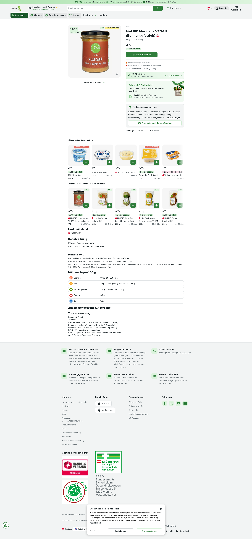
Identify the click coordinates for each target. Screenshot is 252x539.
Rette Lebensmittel (57, 15)
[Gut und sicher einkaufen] (75, 492)
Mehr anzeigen (173, 117)
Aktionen (38, 15)
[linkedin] (185, 403)
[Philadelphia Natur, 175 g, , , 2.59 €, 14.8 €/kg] (102, 155)
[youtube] (178, 403)
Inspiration (88, 15)
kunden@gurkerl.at (79, 374)
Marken (103, 15)
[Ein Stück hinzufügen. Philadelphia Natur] (109, 162)
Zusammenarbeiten (124, 374)
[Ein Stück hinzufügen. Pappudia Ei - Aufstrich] (156, 162)
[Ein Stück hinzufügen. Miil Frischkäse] (86, 162)
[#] (108, 462)
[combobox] (110, 8)
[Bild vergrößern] (117, 74)
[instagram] (171, 403)
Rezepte (76, 15)
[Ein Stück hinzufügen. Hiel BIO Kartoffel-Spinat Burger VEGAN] (133, 205)
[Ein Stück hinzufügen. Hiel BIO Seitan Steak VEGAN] (180, 205)
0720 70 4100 (166, 349)
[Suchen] (158, 8)
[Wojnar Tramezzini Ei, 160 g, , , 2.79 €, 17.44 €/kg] (126, 155)
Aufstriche (142, 131)
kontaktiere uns (130, 264)
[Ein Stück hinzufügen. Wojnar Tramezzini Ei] (133, 162)
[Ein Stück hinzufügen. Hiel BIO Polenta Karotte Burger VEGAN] (156, 205)
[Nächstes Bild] (178, 154)
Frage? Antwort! (122, 349)
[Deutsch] (209, 8)
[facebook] (164, 403)
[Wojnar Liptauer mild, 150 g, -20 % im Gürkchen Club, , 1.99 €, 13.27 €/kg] (173, 155)
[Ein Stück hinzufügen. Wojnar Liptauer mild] (180, 162)
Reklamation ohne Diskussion (84, 349)
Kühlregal (130, 131)
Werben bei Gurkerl (169, 374)
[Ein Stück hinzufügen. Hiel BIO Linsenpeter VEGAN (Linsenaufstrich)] (86, 205)
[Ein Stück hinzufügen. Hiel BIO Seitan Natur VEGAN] (109, 205)
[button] (221, 8)
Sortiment (19, 15)
